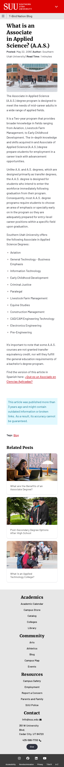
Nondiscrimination (26, 764)
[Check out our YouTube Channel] (45, 758)
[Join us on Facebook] (28, 758)
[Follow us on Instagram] (19, 758)
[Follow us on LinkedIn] (36, 758)
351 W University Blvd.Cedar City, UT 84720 (31, 730)
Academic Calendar (32, 603)
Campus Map (32, 660)
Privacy (40, 764)
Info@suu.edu (30, 719)
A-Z (56, 764)
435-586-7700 (30, 740)
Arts (32, 642)
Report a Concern (32, 692)
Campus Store (32, 609)
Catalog (32, 615)
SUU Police (32, 705)
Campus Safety (32, 680)
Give (32, 746)
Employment (32, 687)
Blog (16, 435)
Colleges (32, 621)
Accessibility (11, 764)
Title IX (49, 764)
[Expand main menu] (56, 7)
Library (32, 628)
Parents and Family (32, 699)
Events (32, 666)
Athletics (32, 648)
